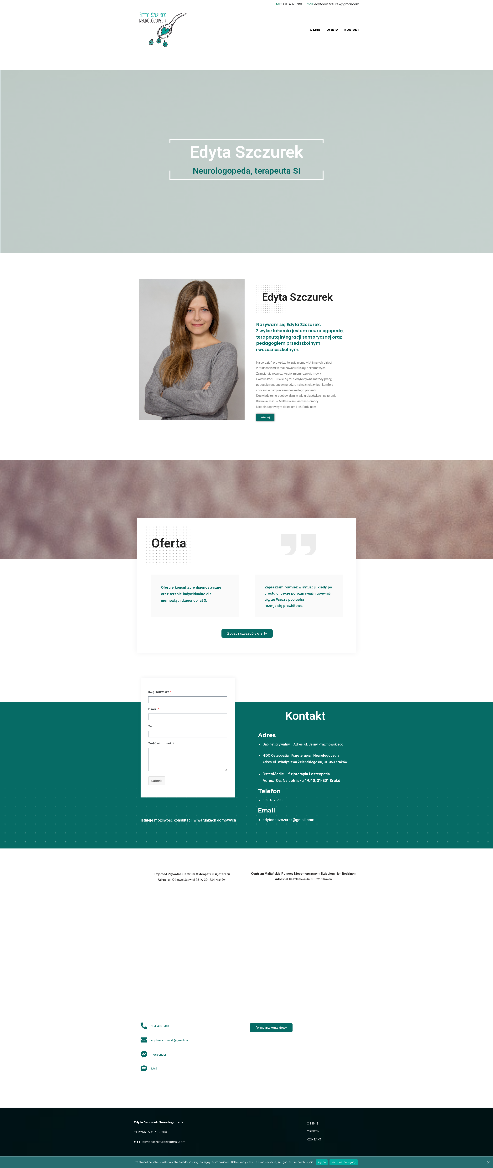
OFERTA (332, 30)
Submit (156, 781)
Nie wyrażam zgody (343, 1162)
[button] (265, 417)
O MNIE (315, 30)
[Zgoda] (488, 1162)
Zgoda (322, 1162)
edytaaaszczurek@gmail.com (336, 4)
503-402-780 (291, 4)
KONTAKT (351, 30)
